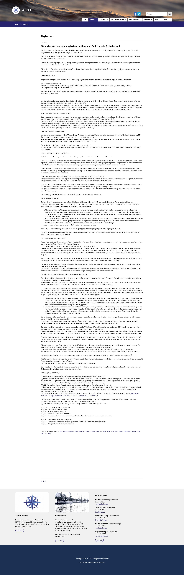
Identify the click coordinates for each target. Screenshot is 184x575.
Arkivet (43, 481)
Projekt (147, 19)
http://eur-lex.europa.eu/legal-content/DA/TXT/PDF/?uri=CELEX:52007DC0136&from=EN (90, 394)
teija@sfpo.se (100, 512)
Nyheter (93, 19)
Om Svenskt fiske (117, 19)
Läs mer (19, 530)
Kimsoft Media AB (99, 562)
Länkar (157, 19)
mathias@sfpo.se (101, 504)
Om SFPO (103, 19)
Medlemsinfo (134, 19)
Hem (84, 19)
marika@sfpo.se (101, 528)
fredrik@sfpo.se (101, 520)
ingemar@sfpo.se (101, 536)
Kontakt (167, 19)
